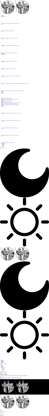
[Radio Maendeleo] (14, 14)
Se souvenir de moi (2, 413)
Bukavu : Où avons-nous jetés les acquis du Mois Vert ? (6, 101)
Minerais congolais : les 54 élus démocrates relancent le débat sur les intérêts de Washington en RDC (10, 23)
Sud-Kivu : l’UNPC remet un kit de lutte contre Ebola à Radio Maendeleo (7, 142)
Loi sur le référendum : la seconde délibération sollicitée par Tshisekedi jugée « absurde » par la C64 (10, 45)
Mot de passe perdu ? (2, 415)
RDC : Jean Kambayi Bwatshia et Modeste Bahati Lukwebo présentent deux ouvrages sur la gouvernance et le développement (12, 90)
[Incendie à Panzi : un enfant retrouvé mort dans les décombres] (3, 97)
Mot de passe (1, 412)
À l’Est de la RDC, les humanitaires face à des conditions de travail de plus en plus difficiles (9, 103)
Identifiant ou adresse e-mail (2, 411)
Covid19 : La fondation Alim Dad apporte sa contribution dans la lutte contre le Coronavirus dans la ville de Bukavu (13, 375)
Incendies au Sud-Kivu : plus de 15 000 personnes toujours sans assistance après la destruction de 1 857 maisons (11, 102)
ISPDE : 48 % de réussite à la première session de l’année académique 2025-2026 (8, 68)
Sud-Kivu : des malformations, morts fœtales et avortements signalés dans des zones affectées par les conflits (10, 120)
